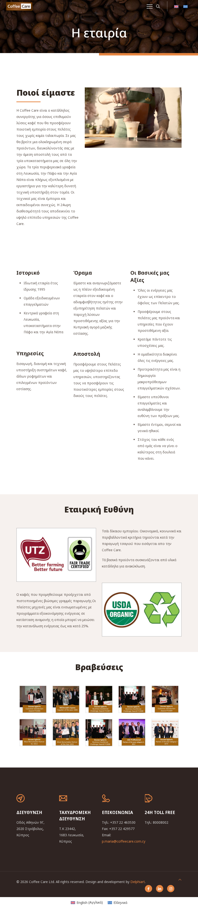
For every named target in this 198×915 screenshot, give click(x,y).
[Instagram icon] (170, 888)
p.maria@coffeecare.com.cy (123, 841)
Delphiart (137, 881)
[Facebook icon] (148, 888)
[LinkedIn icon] (159, 888)
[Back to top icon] (180, 879)
